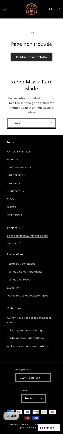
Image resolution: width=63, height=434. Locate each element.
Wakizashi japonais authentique (28, 346)
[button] (4, 9)
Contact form (16, 243)
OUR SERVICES (16, 175)
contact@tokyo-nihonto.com (27, 236)
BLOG (10, 199)
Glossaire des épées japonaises (27, 295)
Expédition (13, 287)
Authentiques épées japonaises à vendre (29, 320)
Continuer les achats (31, 57)
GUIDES (11, 207)
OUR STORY (14, 183)
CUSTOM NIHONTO (19, 167)
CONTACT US (15, 191)
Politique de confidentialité (25, 271)
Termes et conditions (21, 264)
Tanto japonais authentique (25, 338)
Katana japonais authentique (26, 330)
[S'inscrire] (51, 123)
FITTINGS (12, 159)
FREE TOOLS (14, 215)
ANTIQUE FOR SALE (18, 151)
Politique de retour (19, 279)
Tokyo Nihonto (22, 424)
